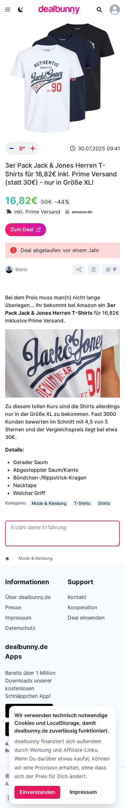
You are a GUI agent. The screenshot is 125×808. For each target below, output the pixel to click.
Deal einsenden (86, 617)
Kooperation (82, 607)
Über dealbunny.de (28, 597)
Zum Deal (21, 229)
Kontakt (77, 597)
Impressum (83, 792)
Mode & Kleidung (36, 558)
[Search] (99, 9)
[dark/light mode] (20, 9)
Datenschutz (20, 628)
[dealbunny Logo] (61, 9)
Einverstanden (37, 792)
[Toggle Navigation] (7, 9)
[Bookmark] (94, 269)
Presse (13, 607)
